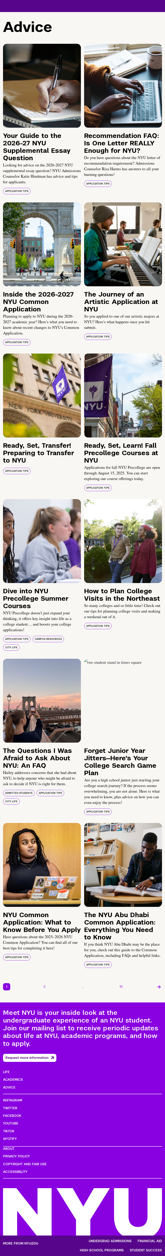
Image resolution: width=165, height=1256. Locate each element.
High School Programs (102, 1250)
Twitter (10, 1108)
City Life (11, 647)
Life (6, 1072)
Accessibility (15, 1172)
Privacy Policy (16, 1156)
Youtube (10, 1123)
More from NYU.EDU (20, 1243)
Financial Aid (150, 1241)
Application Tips (16, 191)
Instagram (12, 1100)
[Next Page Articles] (159, 986)
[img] (42, 86)
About (8, 1149)
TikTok (8, 1131)
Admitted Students (18, 793)
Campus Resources (48, 639)
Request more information (26, 1058)
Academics (13, 1080)
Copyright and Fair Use (25, 1164)
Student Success (146, 1250)
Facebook (12, 1116)
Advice (9, 1087)
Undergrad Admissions (110, 1241)
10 (121, 987)
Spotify (10, 1139)
